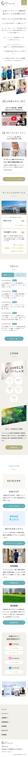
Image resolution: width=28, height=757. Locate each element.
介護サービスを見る (18, 245)
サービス (4, 713)
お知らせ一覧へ (14, 339)
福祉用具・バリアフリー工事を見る (14, 248)
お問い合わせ (5, 746)
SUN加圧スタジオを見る (16, 251)
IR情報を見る (14, 447)
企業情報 (4, 718)
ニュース (4, 709)
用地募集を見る (14, 622)
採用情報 (4, 726)
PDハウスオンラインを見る (14, 179)
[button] (2, 689)
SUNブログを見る (14, 506)
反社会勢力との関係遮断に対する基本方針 (12, 749)
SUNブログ (5, 730)
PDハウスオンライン (14, 652)
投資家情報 (5, 722)
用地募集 (4, 735)
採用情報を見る (14, 583)
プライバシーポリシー (7, 752)
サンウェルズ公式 (14, 648)
